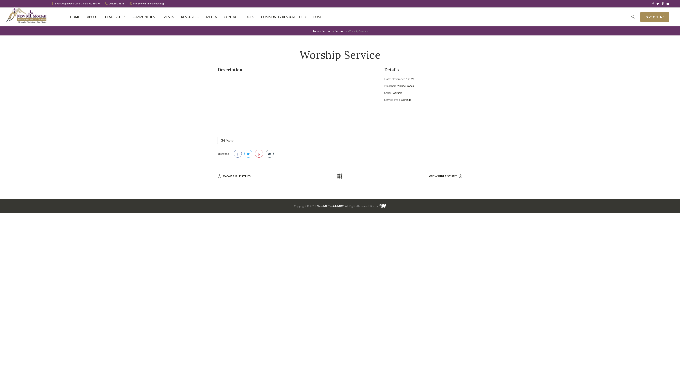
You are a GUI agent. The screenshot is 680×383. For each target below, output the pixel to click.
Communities (143, 17)
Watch (230, 140)
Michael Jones (405, 85)
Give (655, 17)
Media (211, 17)
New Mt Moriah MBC (330, 206)
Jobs (250, 17)
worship (398, 92)
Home (75, 17)
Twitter (248, 154)
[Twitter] (657, 3)
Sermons (327, 31)
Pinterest (259, 154)
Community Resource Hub (283, 17)
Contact (231, 17)
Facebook (238, 154)
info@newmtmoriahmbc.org (148, 3)
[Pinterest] (663, 3)
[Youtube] (668, 3)
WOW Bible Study (237, 176)
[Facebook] (653, 3)
